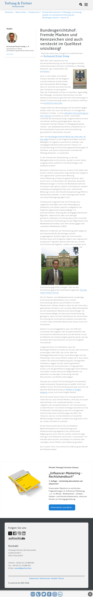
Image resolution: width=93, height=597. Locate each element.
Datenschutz (45, 578)
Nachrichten (21, 12)
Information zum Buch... (62, 507)
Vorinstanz (45, 71)
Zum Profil (9, 54)
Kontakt (54, 578)
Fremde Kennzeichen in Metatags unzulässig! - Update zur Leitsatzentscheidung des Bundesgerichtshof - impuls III (62, 15)
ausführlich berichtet (53, 103)
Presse (61, 578)
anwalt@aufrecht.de (23, 568)
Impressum (34, 578)
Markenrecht (34, 12)
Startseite (9, 12)
